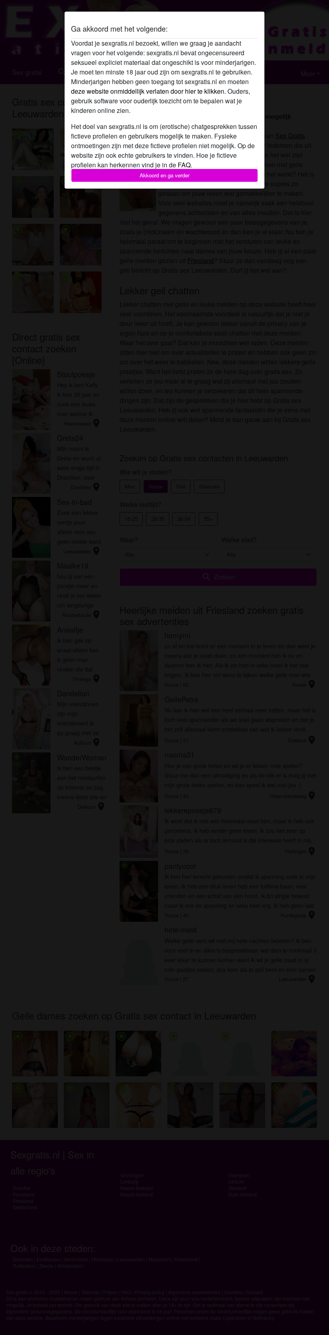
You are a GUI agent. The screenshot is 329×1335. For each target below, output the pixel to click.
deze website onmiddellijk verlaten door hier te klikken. (148, 91)
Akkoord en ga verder (164, 175)
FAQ (184, 164)
